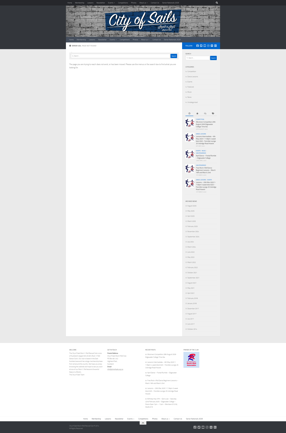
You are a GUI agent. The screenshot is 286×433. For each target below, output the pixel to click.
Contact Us (155, 3)
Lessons (90, 3)
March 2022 (191, 262)
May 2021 (190, 288)
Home (69, 3)
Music (189, 92)
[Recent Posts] (189, 113)
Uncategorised (192, 102)
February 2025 (192, 226)
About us (142, 3)
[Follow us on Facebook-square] (197, 45)
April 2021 (191, 293)
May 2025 (190, 211)
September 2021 (193, 278)
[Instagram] (208, 45)
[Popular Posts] (197, 113)
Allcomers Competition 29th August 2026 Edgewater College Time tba (206, 124)
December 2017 (193, 309)
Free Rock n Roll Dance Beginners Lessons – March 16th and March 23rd (206, 170)
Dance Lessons (192, 77)
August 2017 (191, 314)
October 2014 (192, 329)
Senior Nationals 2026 (170, 3)
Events (110, 3)
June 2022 (191, 252)
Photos (133, 3)
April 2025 (191, 216)
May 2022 (190, 257)
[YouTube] (204, 45)
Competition (191, 71)
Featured (190, 87)
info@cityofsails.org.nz (115, 369)
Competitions (123, 3)
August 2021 (191, 283)
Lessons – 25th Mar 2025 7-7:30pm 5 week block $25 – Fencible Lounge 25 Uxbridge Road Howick (161, 391)
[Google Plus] (215, 45)
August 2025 (191, 206)
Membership (79, 3)
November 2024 (193, 232)
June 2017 (191, 324)
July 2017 (190, 319)
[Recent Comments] (205, 113)
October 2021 (192, 273)
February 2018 (192, 298)
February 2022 (192, 267)
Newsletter (101, 3)
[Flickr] (211, 45)
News (189, 97)
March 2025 (191, 221)
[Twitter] (201, 45)
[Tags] (213, 113)
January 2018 (192, 303)
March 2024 (191, 247)
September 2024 (193, 237)
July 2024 (190, 242)
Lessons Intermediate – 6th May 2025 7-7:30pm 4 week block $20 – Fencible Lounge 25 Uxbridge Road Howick (161, 365)
